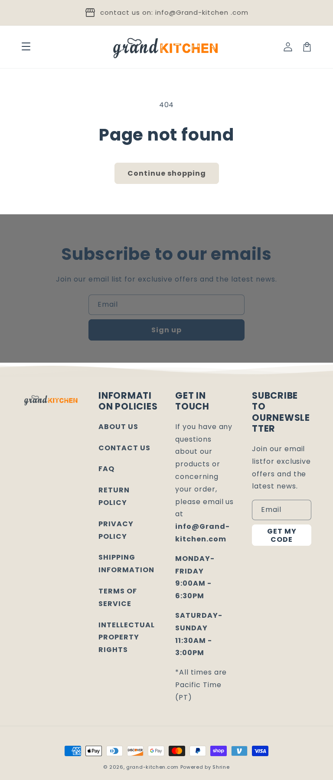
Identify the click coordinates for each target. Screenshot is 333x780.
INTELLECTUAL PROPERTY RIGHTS (126, 637)
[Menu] (26, 46)
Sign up (166, 330)
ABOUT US (118, 427)
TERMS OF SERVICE (117, 597)
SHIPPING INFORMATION (126, 563)
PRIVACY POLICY (116, 530)
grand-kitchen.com (152, 767)
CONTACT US (124, 448)
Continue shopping (166, 173)
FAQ (106, 469)
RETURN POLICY (114, 496)
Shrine (220, 767)
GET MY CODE (282, 535)
